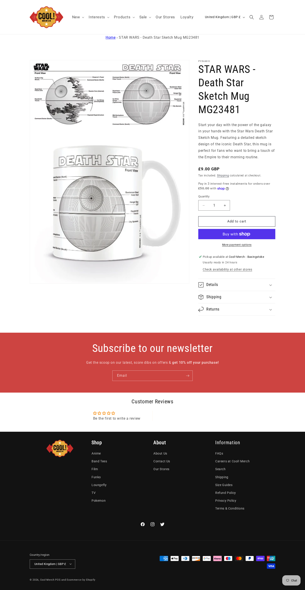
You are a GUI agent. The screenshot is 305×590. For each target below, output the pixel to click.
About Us (160, 453)
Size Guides (224, 485)
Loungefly (99, 485)
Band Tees (99, 461)
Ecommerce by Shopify (81, 579)
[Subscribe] (187, 375)
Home (110, 37)
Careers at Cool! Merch (232, 461)
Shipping (223, 175)
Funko (96, 477)
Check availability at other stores (227, 269)
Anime (96, 453)
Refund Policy (225, 493)
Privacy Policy (225, 500)
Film (95, 469)
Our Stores (161, 469)
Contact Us (161, 461)
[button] (77, 17)
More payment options (237, 244)
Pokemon (99, 500)
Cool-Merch (47, 579)
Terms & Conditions (229, 508)
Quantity (203, 196)
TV (94, 493)
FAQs (219, 453)
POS (58, 579)
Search (220, 469)
